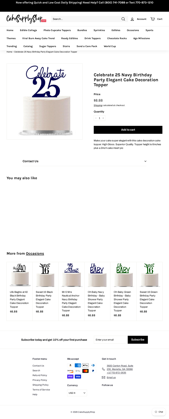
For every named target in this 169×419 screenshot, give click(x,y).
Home (10, 30)
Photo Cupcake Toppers (57, 30)
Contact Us (38, 365)
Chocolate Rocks (117, 38)
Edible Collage (28, 30)
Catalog (28, 46)
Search (36, 370)
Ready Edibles (69, 38)
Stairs (66, 46)
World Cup (110, 46)
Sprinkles (99, 30)
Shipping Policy (41, 385)
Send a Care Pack (87, 46)
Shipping (98, 105)
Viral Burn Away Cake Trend (38, 38)
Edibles (116, 30)
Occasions (133, 30)
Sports (149, 30)
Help (35, 394)
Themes (11, 38)
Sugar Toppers (47, 46)
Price (97, 94)
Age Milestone (141, 38)
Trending (12, 46)
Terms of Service (41, 389)
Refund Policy (40, 375)
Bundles (82, 30)
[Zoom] (45, 101)
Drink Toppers (92, 38)
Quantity (99, 111)
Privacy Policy (40, 380)
